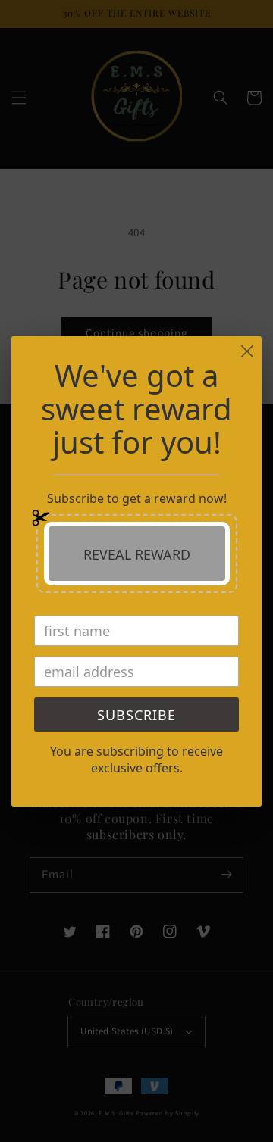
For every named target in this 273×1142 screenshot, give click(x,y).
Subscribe (136, 715)
